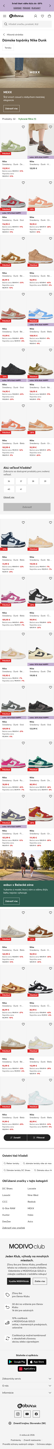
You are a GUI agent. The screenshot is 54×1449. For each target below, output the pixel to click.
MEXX (31, 1208)
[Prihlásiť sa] (35, 16)
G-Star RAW (8, 1208)
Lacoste (32, 1188)
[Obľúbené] (42, 16)
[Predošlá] (4, 5)
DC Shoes (7, 1188)
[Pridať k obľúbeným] (23, 126)
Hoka (30, 1214)
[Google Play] (17, 1362)
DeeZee (6, 1221)
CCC (4, 1201)
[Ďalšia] (50, 5)
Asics (30, 1221)
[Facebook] (36, 1414)
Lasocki (6, 1195)
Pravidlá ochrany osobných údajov (18, 1444)
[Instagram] (17, 1414)
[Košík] (49, 16)
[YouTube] (27, 1414)
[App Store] (37, 1362)
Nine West (33, 1195)
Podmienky (16, 1440)
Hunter (6, 1214)
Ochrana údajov (44, 1444)
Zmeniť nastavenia (32, 1440)
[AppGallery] (27, 1369)
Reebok (32, 1201)
